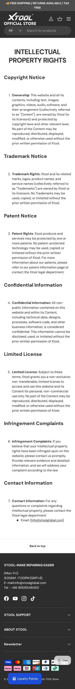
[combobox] (37, 30)
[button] (59, 18)
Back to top (37, 546)
